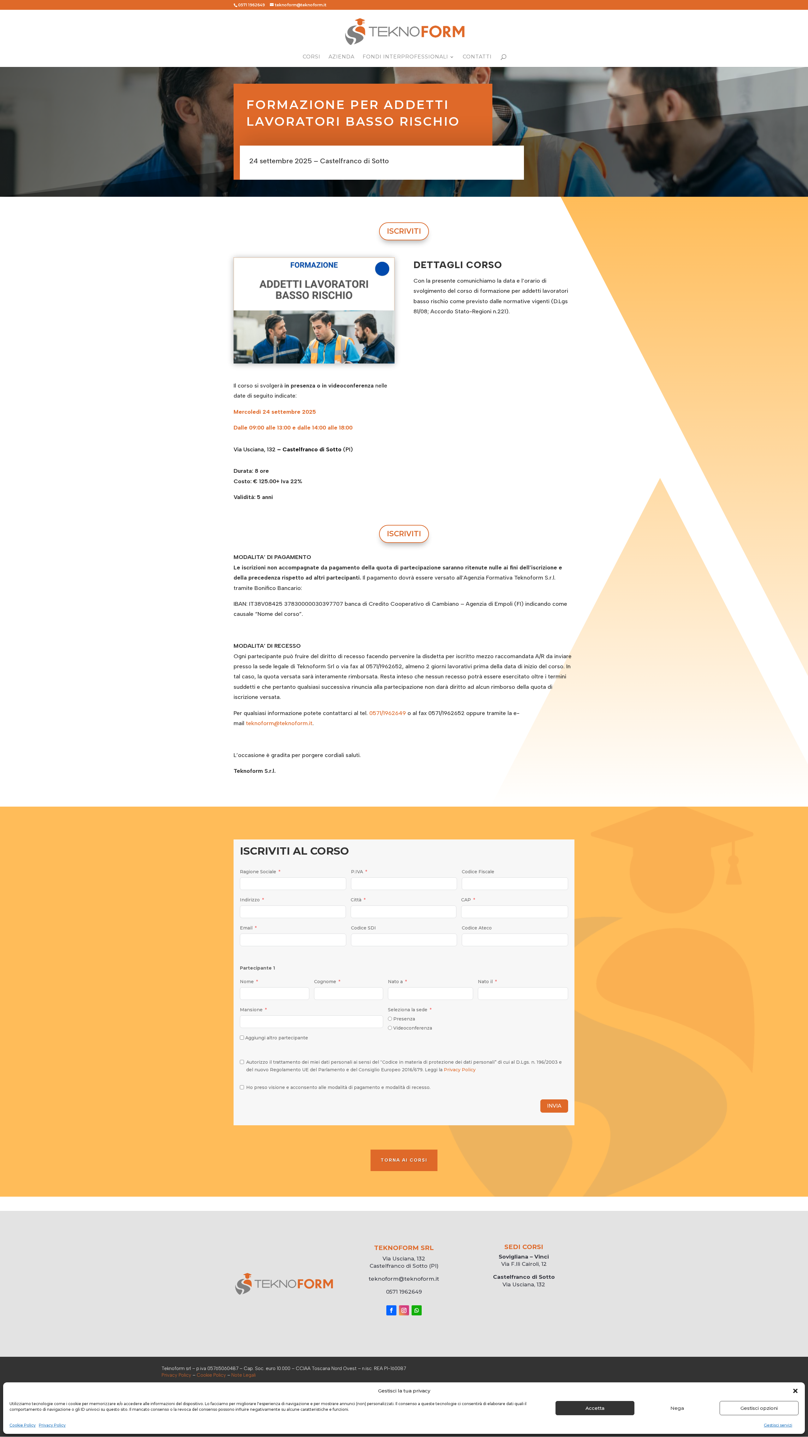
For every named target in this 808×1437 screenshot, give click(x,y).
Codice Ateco (477, 928)
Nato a (395, 981)
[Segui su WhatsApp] (417, 1310)
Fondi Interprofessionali (405, 57)
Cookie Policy (22, 1425)
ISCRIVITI (404, 231)
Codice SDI (363, 928)
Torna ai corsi (404, 1160)
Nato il (485, 981)
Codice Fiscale (478, 872)
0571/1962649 (387, 713)
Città (356, 900)
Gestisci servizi (778, 1425)
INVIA (554, 1106)
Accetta (594, 1408)
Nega (677, 1408)
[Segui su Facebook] (391, 1310)
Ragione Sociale (258, 872)
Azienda (341, 57)
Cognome (325, 981)
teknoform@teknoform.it (279, 723)
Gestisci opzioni (759, 1408)
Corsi (311, 57)
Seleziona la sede (407, 1010)
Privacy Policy (52, 1425)
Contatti (477, 57)
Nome (247, 981)
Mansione (251, 1010)
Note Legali (243, 1375)
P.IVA (357, 872)
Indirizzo (250, 900)
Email (246, 928)
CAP (466, 900)
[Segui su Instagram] (404, 1310)
